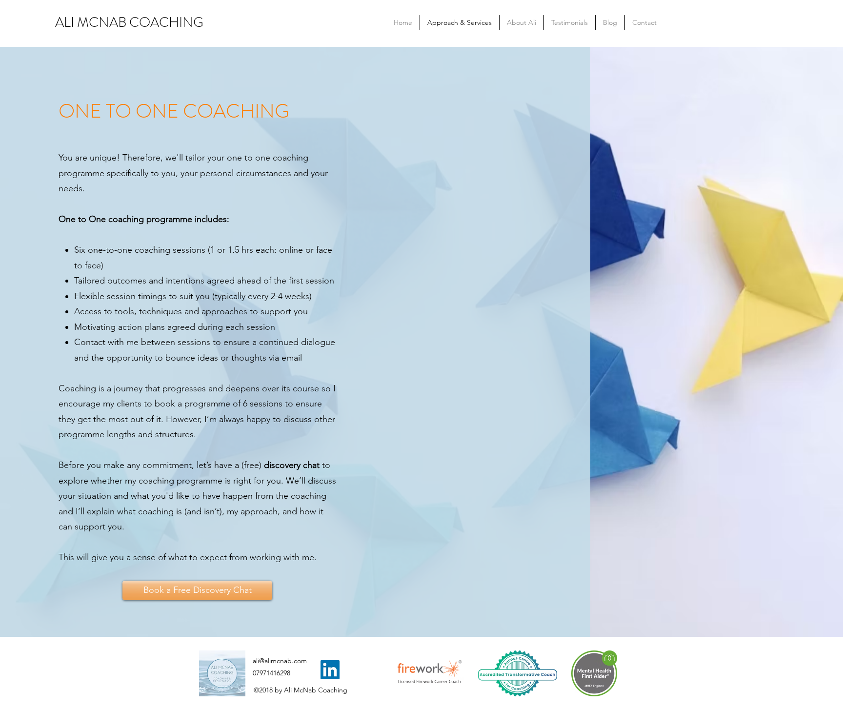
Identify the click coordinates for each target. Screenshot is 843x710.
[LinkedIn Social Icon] (330, 669)
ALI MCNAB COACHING (129, 22)
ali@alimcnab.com (280, 660)
